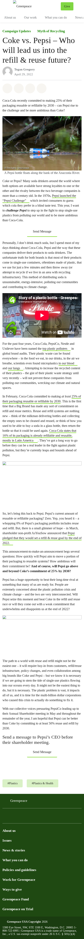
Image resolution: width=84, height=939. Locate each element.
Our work (30, 17)
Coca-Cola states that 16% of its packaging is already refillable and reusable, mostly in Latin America (39, 435)
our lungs (14, 368)
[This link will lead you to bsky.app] (15, 819)
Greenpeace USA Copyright (24, 921)
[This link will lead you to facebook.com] (35, 819)
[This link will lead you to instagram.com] (5, 819)
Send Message (42, 231)
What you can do (56, 17)
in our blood (66, 363)
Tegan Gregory (24, 69)
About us (10, 17)
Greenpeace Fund (15, 899)
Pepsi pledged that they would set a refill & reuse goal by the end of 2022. (42, 538)
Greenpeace (18, 801)
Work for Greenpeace (18, 880)
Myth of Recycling (51, 31)
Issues (7, 840)
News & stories (13, 850)
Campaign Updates (16, 31)
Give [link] (67, 6)
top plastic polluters (54, 348)
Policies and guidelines (19, 870)
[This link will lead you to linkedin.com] (25, 819)
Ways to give (12, 889)
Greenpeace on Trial (17, 909)
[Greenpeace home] (36, 6)
